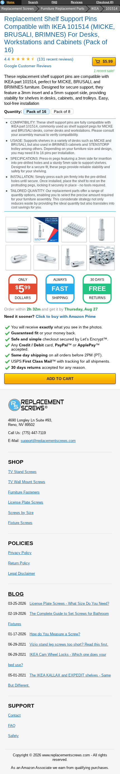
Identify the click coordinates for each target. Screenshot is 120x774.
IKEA (95, 9)
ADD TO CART (60, 378)
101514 (111, 9)
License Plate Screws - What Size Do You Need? (69, 603)
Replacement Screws (17, 9)
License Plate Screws (25, 502)
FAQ (54, 2)
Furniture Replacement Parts (62, 9)
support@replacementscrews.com (48, 441)
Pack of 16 (36, 111)
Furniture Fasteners (24, 492)
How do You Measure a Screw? (55, 634)
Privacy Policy (20, 553)
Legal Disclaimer (21, 573)
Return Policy (19, 563)
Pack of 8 (62, 111)
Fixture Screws (20, 523)
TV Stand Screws (22, 472)
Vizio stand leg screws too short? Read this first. (69, 644)
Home (11, 2)
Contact (14, 715)
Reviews (77, 2)
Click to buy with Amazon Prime (66, 316)
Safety (13, 736)
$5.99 (108, 61)
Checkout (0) (104, 2)
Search (33, 2)
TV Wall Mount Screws (26, 482)
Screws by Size (20, 513)
